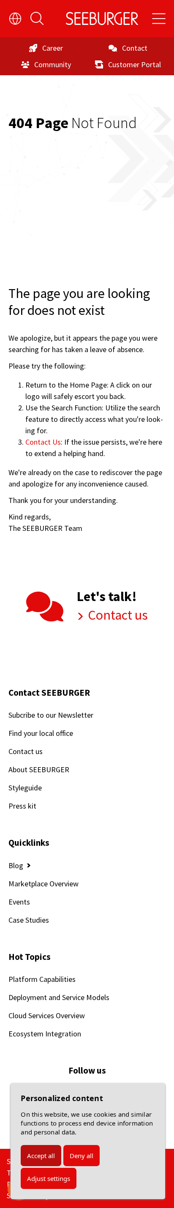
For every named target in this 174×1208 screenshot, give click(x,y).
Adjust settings (48, 1178)
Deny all (81, 1155)
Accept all (41, 1155)
